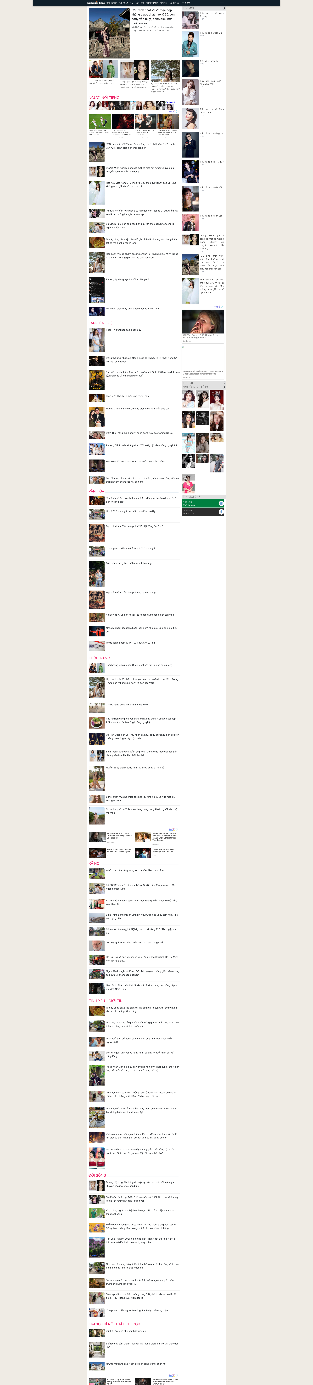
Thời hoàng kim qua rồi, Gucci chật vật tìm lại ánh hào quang (139, 665)
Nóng (114, 3)
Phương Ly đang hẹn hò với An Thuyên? (127, 279)
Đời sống (124, 3)
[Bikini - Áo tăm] (133, 106)
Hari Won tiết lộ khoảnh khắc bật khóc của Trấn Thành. (136, 461)
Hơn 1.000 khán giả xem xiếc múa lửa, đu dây (131, 511)
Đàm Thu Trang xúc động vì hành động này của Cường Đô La (139, 433)
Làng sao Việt (102, 323)
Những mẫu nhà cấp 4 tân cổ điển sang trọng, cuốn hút (136, 1363)
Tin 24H (188, 383)
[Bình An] (160, 106)
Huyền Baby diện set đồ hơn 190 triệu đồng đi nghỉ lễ (135, 767)
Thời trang (152, 3)
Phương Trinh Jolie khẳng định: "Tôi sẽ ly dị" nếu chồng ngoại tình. (142, 445)
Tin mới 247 (191, 496)
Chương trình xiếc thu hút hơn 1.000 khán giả (130, 548)
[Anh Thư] (111, 106)
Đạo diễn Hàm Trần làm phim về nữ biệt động (131, 592)
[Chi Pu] (139, 106)
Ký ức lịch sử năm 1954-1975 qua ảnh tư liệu (130, 642)
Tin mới (188, 8)
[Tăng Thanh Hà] (98, 106)
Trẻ (142, 3)
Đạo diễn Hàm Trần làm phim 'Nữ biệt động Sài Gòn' (134, 526)
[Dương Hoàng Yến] (169, 109)
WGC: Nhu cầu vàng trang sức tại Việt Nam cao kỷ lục (135, 870)
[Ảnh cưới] (170, 102)
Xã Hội (94, 863)
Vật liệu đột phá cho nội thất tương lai (126, 1331)
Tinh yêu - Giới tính (107, 1001)
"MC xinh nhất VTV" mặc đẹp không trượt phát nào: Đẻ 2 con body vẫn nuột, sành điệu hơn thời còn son (153, 16)
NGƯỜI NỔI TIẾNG (195, 387)
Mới (108, 3)
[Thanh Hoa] (149, 106)
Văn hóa (134, 3)
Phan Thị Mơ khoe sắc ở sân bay (123, 329)
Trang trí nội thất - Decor (114, 1324)
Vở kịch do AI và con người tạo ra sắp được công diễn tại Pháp (140, 614)
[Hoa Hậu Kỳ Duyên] (105, 106)
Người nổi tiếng (104, 97)
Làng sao (185, 3)
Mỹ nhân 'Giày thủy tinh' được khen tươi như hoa (132, 308)
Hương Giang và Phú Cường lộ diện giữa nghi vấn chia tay (137, 408)
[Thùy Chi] (127, 106)
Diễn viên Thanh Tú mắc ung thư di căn (127, 396)
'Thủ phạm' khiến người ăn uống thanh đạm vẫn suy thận (137, 1310)
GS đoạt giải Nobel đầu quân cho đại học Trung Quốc (135, 942)
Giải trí (163, 3)
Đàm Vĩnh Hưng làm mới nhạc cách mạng (129, 563)
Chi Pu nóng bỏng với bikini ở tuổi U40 (127, 704)
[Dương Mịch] (92, 106)
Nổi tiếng (174, 3)
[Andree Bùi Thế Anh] (119, 106)
